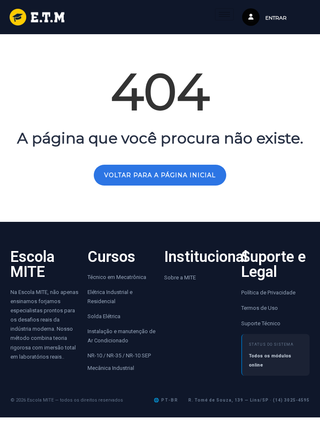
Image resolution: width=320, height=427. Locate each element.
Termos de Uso (259, 308)
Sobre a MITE (180, 277)
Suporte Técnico (260, 323)
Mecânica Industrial (111, 368)
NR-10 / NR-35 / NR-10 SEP (120, 355)
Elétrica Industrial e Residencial (110, 296)
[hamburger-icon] (224, 14)
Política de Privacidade (268, 292)
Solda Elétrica (104, 316)
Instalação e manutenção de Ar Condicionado (121, 336)
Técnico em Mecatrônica (117, 277)
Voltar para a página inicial (160, 175)
